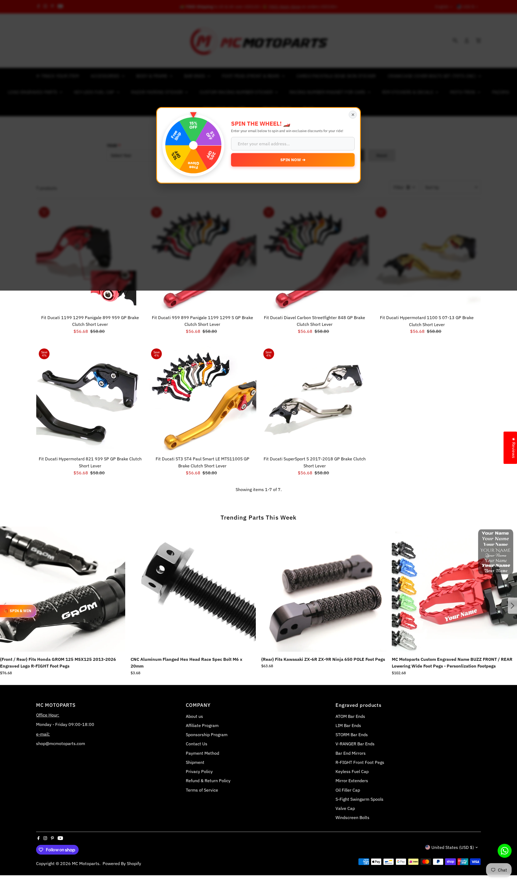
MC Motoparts (85, 863)
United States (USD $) (452, 847)
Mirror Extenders (352, 780)
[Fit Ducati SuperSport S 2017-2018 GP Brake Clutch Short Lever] (315, 400)
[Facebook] (38, 838)
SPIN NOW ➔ (293, 159)
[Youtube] (60, 838)
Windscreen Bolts (352, 817)
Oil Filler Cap (348, 790)
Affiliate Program (202, 725)
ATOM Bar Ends (350, 716)
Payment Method (202, 753)
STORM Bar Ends (352, 734)
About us (194, 716)
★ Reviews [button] (513, 447)
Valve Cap (345, 808)
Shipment (195, 762)
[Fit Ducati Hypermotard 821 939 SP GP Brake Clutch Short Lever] (90, 400)
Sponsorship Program (207, 734)
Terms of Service (202, 790)
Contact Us (196, 743)
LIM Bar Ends (348, 725)
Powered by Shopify (122, 863)
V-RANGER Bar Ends (355, 743)
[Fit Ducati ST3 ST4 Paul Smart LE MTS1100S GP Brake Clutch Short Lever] (202, 400)
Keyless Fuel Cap (352, 771)
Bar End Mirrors (351, 753)
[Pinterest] (52, 838)
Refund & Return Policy (208, 780)
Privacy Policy (199, 771)
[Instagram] (45, 838)
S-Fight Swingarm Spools (359, 799)
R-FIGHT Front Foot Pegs (360, 762)
